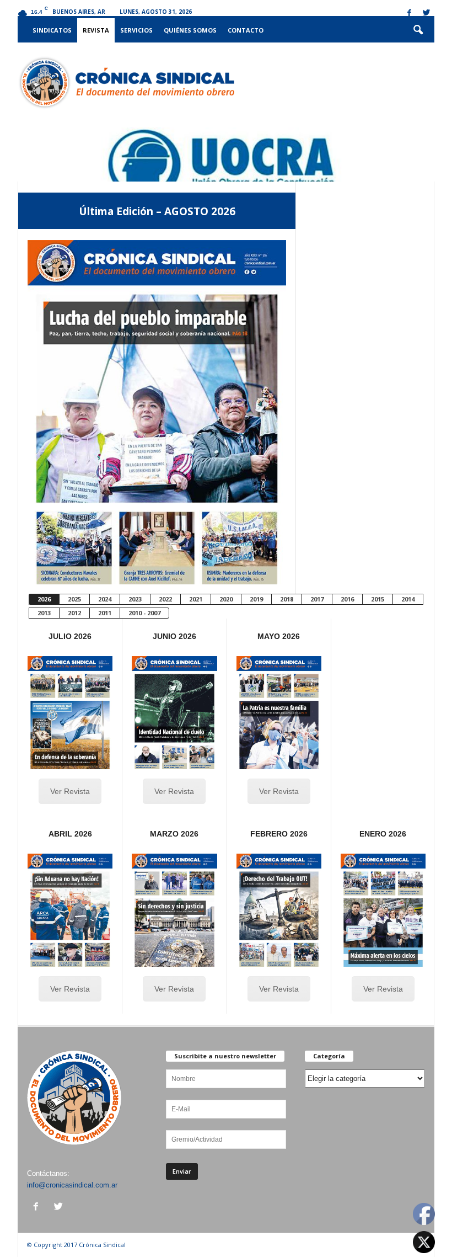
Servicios (136, 30)
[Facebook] (409, 14)
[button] (418, 30)
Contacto (245, 30)
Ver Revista (70, 791)
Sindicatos (52, 30)
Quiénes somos (190, 30)
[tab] (44, 599)
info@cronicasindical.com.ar (72, 1185)
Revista (96, 30)
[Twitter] (426, 14)
